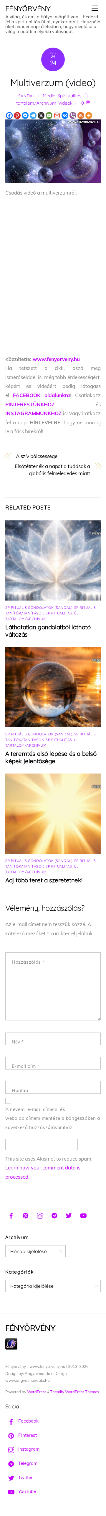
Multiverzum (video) (52, 82)
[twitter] (69, 1215)
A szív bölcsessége (36, 456)
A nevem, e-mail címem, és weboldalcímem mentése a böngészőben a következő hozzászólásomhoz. (52, 1118)
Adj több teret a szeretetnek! (43, 880)
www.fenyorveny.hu (56, 359)
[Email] (49, 115)
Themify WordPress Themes (74, 1391)
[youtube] (83, 1215)
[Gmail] (57, 115)
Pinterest (27, 1435)
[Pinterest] (17, 115)
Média (49, 95)
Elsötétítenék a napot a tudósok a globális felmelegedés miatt (52, 469)
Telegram (27, 1463)
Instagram (28, 1449)
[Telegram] (33, 115)
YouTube (26, 1491)
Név (18, 1042)
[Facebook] (9, 115)
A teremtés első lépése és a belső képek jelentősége (51, 757)
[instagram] (40, 1215)
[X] (41, 115)
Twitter (25, 1477)
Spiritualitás (69, 95)
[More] (88, 115)
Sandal (26, 95)
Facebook (28, 1421)
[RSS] (80, 115)
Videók (65, 103)
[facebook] (11, 1215)
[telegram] (54, 1215)
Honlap (20, 1090)
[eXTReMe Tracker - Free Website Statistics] (11, 1348)
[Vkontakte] (65, 115)
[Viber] (72, 115)
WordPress (36, 1391)
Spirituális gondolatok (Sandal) (38, 607)
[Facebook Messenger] (25, 115)
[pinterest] (26, 1215)
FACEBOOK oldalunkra (41, 395)
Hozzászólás (28, 962)
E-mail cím (25, 1066)
